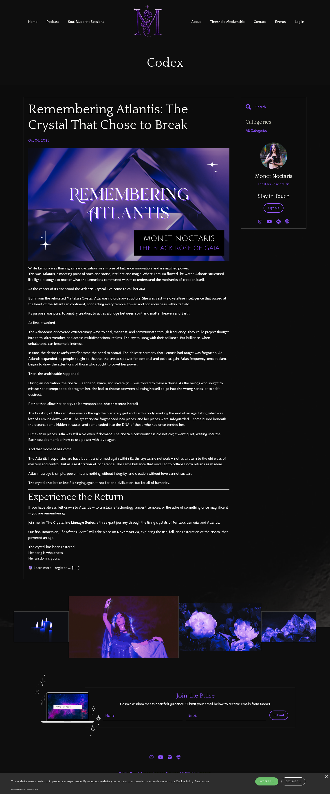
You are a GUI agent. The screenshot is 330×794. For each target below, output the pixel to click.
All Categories (256, 130)
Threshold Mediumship (227, 22)
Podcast (52, 22)
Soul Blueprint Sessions (86, 22)
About (196, 22)
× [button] (326, 777)
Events (280, 22)
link (75, 568)
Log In (299, 22)
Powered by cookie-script (25, 789)
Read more (202, 781)
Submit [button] (278, 715)
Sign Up (273, 208)
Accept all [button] (267, 781)
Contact (260, 22)
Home (32, 22)
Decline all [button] (293, 781)
